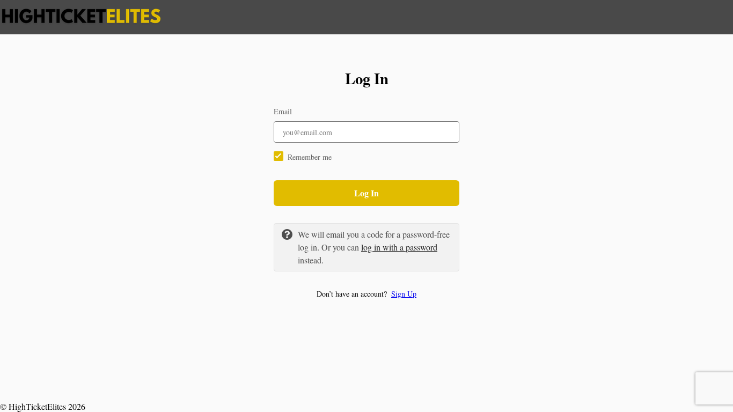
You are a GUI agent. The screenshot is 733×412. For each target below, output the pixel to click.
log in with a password (399, 247)
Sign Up (403, 294)
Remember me (310, 157)
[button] (366, 294)
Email (283, 111)
